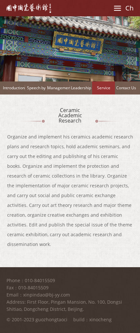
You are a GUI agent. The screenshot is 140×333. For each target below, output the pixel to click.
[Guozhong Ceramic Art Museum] (29, 8)
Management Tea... (58, 89)
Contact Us (126, 88)
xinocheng (100, 319)
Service (103, 88)
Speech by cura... (36, 89)
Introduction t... (14, 89)
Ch (129, 8)
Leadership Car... (81, 89)
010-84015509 (40, 280)
